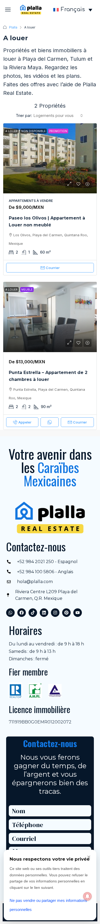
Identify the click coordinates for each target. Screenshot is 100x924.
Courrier (53, 268)
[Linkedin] (44, 612)
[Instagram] (55, 612)
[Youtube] (77, 612)
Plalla (13, 27)
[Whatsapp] (10, 612)
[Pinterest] (66, 612)
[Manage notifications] (87, 896)
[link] (50, 158)
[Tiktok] (33, 612)
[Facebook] (21, 612)
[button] (8, 9)
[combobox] (58, 115)
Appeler (24, 422)
